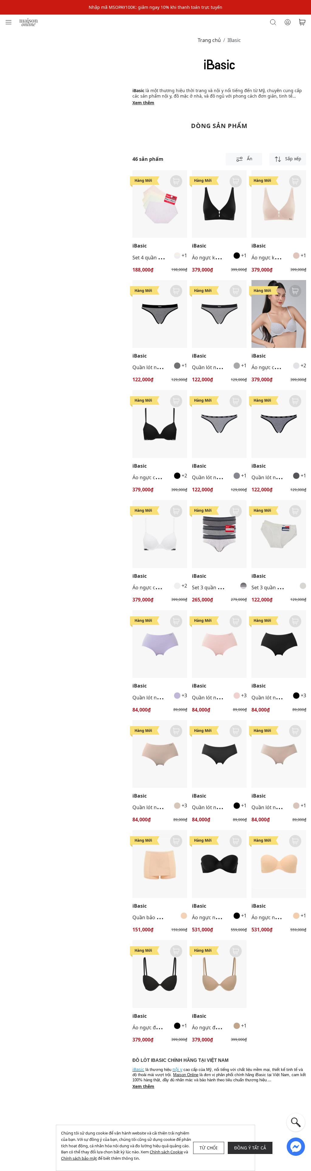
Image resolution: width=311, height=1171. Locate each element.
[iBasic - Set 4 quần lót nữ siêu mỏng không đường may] (159, 204)
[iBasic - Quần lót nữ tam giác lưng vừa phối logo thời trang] (219, 754)
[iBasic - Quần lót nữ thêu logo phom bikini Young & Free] (159, 314)
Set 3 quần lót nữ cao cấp (280, 587)
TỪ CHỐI (208, 1148)
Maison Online (185, 1074)
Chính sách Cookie (166, 1152)
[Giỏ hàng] (302, 22)
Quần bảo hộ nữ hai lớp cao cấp (169, 917)
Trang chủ (209, 40)
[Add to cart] (176, 181)
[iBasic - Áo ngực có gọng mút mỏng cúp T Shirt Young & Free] (278, 314)
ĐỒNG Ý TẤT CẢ (250, 1148)
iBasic (139, 246)
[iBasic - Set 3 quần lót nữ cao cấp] (278, 534)
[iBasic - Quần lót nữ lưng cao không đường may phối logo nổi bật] (159, 644)
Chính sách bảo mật (79, 1158)
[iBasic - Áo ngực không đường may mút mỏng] (219, 204)
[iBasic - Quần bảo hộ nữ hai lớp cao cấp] (159, 864)
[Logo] (28, 22)
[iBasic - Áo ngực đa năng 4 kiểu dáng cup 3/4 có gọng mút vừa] (159, 974)
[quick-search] (296, 1122)
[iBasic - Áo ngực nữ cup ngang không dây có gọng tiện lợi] (219, 864)
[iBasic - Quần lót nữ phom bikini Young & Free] (219, 424)
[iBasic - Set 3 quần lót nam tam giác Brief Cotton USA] (219, 534)
